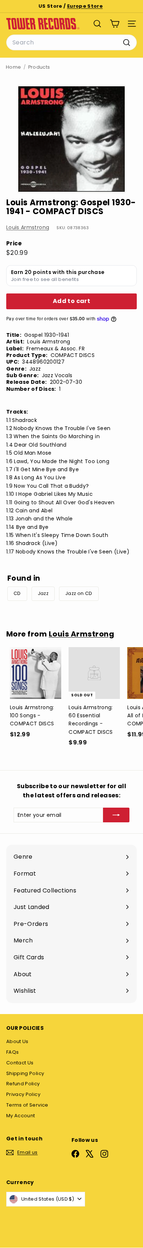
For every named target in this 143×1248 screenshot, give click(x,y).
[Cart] (114, 24)
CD (17, 593)
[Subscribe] (116, 815)
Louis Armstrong (27, 227)
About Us (17, 1041)
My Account (20, 1115)
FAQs (12, 1052)
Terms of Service (27, 1104)
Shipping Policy (25, 1073)
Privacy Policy (23, 1094)
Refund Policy (23, 1083)
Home (13, 67)
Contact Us (20, 1062)
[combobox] (71, 43)
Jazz (43, 593)
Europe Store (85, 6)
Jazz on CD (78, 593)
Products (39, 67)
